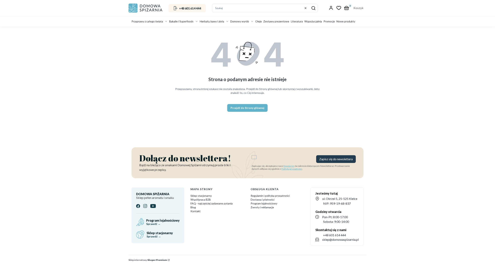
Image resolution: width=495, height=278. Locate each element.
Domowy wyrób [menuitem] (239, 21)
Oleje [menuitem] (258, 21)
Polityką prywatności (291, 168)
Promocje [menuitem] (329, 21)
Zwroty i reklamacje (262, 207)
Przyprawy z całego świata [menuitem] (147, 21)
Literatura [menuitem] (297, 21)
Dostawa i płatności (262, 199)
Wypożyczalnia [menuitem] (313, 21)
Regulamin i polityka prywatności (270, 195)
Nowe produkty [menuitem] (345, 21)
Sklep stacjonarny (201, 195)
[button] (313, 8)
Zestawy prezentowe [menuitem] (276, 21)
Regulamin (288, 165)
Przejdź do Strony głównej (247, 107)
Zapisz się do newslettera (336, 159)
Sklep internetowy (147, 260)
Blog (193, 207)
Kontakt (195, 211)
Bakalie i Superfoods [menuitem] (181, 21)
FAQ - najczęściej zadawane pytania (211, 203)
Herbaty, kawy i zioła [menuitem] (212, 21)
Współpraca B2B (200, 199)
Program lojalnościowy (264, 203)
